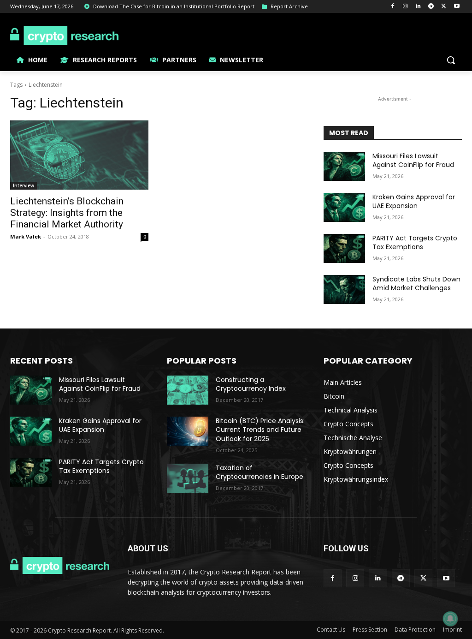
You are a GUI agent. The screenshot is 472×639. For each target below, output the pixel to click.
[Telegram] (431, 6)
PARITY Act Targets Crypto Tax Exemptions (414, 242)
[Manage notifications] (450, 618)
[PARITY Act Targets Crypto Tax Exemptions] (344, 248)
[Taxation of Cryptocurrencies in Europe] (187, 478)
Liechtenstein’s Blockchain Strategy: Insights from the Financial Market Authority (67, 213)
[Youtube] (456, 6)
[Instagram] (405, 6)
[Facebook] (392, 6)
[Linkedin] (418, 6)
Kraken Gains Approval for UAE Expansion (413, 201)
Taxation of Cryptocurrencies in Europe (259, 472)
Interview (23, 185)
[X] (443, 6)
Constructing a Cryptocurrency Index (251, 384)
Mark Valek (25, 236)
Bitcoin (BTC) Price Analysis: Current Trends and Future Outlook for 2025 (260, 429)
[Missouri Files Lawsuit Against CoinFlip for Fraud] (344, 166)
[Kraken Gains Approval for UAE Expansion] (344, 207)
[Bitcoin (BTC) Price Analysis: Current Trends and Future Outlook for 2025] (187, 431)
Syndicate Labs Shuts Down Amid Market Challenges (416, 284)
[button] (451, 60)
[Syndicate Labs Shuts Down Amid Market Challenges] (344, 289)
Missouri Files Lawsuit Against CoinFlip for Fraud (413, 160)
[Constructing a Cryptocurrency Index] (187, 390)
